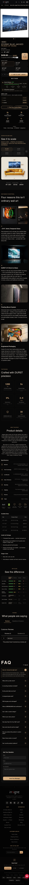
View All (26, 665)
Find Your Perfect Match (15, 107)
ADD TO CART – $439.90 (19, 74)
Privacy (7, 875)
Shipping (21, 875)
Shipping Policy (14, 836)
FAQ (21, 812)
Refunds (16, 875)
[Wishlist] (16, 2)
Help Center (14, 841)
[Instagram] (7, 802)
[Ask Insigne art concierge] (27, 876)
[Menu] (27, 2)
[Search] (19, 2)
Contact (21, 814)
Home (2, 5)
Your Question (6, 766)
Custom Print (7, 825)
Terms (12, 875)
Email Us (8, 868)
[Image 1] (13, 38)
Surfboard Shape (7, 817)
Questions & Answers (18, 621)
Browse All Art (21, 825)
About (21, 809)
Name (4, 755)
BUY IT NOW (14, 78)
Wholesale (21, 820)
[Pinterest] (14, 802)
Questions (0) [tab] (21, 633)
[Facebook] (10, 802)
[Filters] (3, 638)
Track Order (14, 834)
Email (4, 760)
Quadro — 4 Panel (7, 820)
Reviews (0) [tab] (8, 633)
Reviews (7, 621)
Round (7, 822)
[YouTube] (21, 802)
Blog (21, 822)
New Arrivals (7, 827)
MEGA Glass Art (8, 814)
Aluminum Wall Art (7, 812)
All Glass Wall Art (7, 809)
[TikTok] (18, 802)
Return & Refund (14, 839)
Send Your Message (14, 778)
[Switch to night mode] (26, 151)
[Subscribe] (21, 852)
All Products (7, 5)
